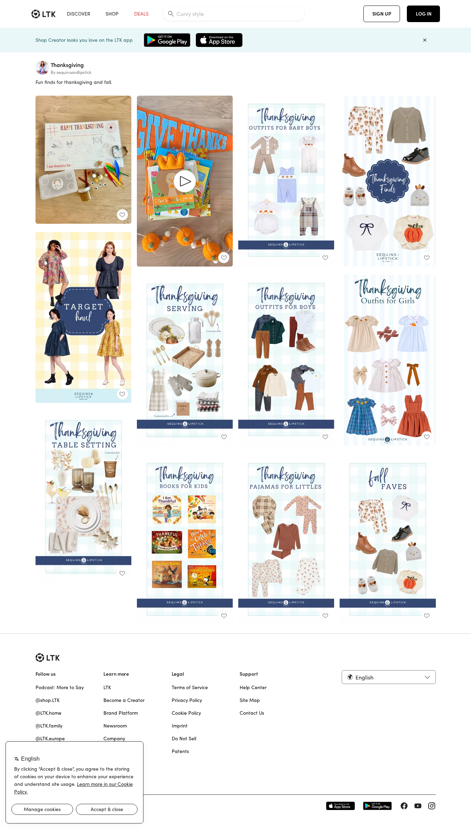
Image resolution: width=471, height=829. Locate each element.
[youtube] (418, 806)
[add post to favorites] (122, 214)
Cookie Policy (186, 713)
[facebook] (404, 806)
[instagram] (432, 806)
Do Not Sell (184, 738)
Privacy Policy (187, 700)
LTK (107, 687)
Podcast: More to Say (60, 687)
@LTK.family (49, 726)
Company (114, 738)
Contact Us (252, 713)
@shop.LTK (48, 700)
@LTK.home (48, 713)
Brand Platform (120, 713)
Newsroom (115, 726)
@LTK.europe (50, 738)
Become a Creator (123, 700)
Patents (180, 751)
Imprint (180, 726)
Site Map (250, 700)
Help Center (253, 687)
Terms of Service (190, 687)
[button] (388, 677)
